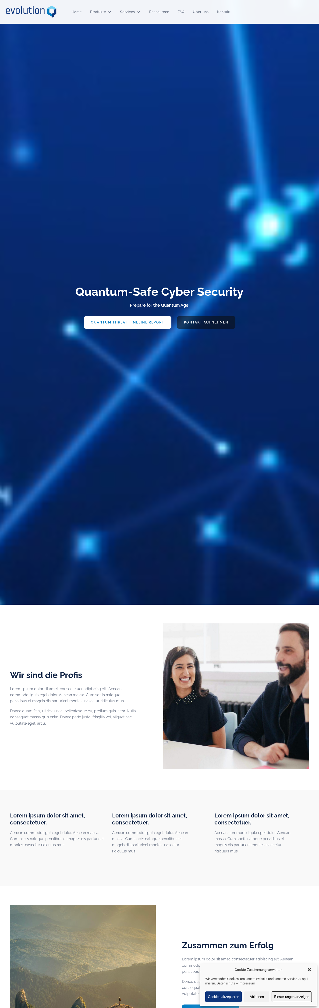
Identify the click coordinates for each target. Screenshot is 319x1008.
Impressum (247, 983)
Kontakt (224, 12)
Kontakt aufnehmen (206, 322)
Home (77, 12)
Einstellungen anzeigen (291, 997)
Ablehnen (257, 997)
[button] (309, 969)
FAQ (181, 12)
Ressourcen (159, 12)
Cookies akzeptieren (223, 997)
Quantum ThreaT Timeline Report (127, 322)
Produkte (98, 12)
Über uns (201, 12)
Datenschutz (226, 983)
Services (127, 12)
